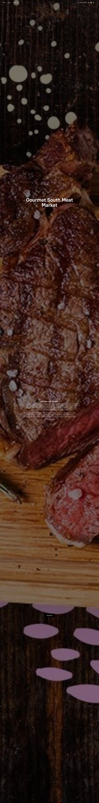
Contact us (15, 2)
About (9, 2)
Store (4, 2)
